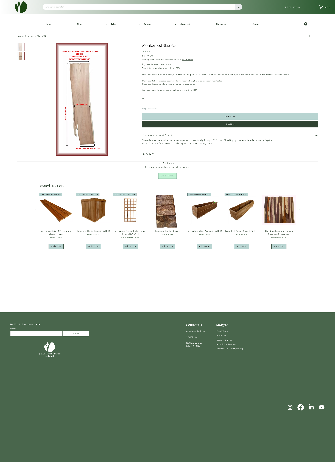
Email (13, 328)
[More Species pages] (175, 24)
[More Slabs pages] (139, 24)
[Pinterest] (150, 154)
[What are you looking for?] (238, 7)
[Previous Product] (35, 210)
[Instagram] (290, 407)
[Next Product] (300, 210)
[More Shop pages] (106, 24)
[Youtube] (322, 407)
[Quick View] (167, 210)
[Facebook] (146, 154)
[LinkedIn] (311, 407)
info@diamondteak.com (195, 331)
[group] (168, 221)
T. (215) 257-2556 (292, 7)
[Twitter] (153, 154)
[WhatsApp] (143, 154)
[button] (325, 7)
